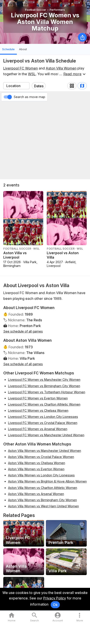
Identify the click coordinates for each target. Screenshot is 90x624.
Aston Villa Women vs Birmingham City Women (42, 500)
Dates (38, 86)
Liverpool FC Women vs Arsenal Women (37, 429)
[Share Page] (82, 37)
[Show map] (82, 85)
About (23, 49)
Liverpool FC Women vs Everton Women (38, 398)
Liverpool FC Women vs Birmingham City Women (44, 386)
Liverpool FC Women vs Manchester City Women (44, 379)
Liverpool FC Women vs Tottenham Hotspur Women (46, 392)
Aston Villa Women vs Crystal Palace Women (41, 457)
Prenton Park (30, 326)
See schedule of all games (23, 331)
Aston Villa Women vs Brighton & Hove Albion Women (47, 481)
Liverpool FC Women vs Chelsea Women (38, 410)
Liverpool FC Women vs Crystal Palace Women (42, 423)
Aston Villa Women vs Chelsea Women (36, 463)
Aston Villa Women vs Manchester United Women (44, 450)
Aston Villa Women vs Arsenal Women (36, 494)
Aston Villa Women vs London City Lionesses (41, 475)
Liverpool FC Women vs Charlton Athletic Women (44, 404)
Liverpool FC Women (20, 68)
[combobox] (16, 85)
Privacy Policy (54, 598)
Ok (55, 605)
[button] (79, 617)
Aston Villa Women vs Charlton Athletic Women (42, 488)
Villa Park (27, 358)
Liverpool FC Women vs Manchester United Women (46, 435)
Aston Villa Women (61, 68)
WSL (32, 74)
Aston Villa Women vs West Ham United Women (43, 506)
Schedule (8, 49)
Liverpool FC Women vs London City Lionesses (43, 416)
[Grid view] (71, 85)
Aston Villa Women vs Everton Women (36, 469)
